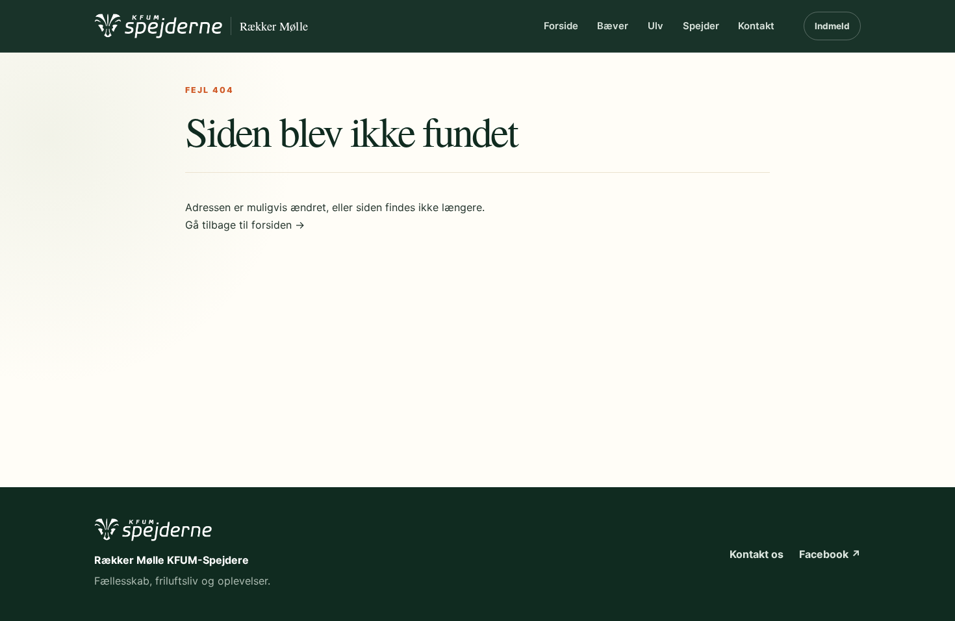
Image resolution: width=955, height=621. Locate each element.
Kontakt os (756, 554)
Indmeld (832, 26)
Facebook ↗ (830, 554)
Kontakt (756, 26)
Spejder (701, 26)
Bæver (612, 26)
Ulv (655, 26)
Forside (561, 26)
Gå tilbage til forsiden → (245, 224)
